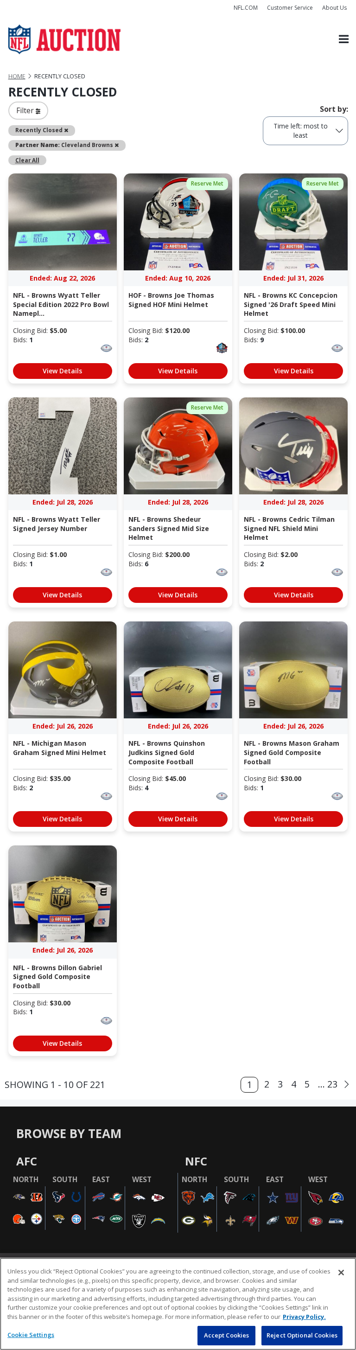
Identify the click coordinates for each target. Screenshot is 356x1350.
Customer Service (290, 8)
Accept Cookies (226, 1335)
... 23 (327, 1084)
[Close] (341, 1272)
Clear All (27, 160)
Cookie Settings (30, 1335)
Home (16, 76)
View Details (62, 370)
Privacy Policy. (304, 1316)
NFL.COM (246, 8)
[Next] (346, 1084)
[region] (178, 1304)
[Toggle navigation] (343, 39)
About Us (334, 8)
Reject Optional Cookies (302, 1335)
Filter (26, 110)
